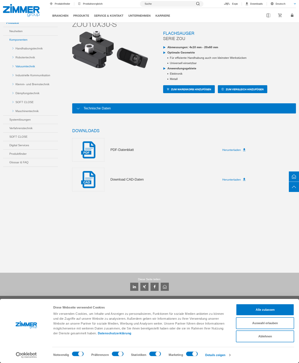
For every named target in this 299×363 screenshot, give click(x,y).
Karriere (162, 15)
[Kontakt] (294, 176)
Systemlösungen (20, 119)
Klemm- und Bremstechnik (32, 84)
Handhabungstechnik (29, 48)
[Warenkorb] (280, 15)
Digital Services (19, 145)
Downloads (256, 3)
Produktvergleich (93, 3)
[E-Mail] (165, 287)
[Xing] (144, 287)
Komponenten (18, 39)
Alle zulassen (265, 309)
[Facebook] (155, 287)
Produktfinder (62, 3)
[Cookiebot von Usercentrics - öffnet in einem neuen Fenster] (26, 355)
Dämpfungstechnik (27, 93)
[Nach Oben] (294, 187)
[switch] (117, 355)
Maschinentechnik (27, 111)
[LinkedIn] (134, 287)
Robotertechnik (25, 57)
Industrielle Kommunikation (32, 75)
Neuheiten (16, 31)
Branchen (60, 15)
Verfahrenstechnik (21, 128)
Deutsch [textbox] (280, 3)
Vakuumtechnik (25, 66)
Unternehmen (139, 15)
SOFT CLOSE (24, 102)
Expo (235, 3)
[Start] (21, 10)
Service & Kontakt (108, 15)
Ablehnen (265, 336)
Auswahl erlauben (265, 323)
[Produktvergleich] (268, 15)
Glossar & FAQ (18, 162)
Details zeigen (215, 355)
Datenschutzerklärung (114, 333)
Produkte (81, 15)
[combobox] (281, 4)
